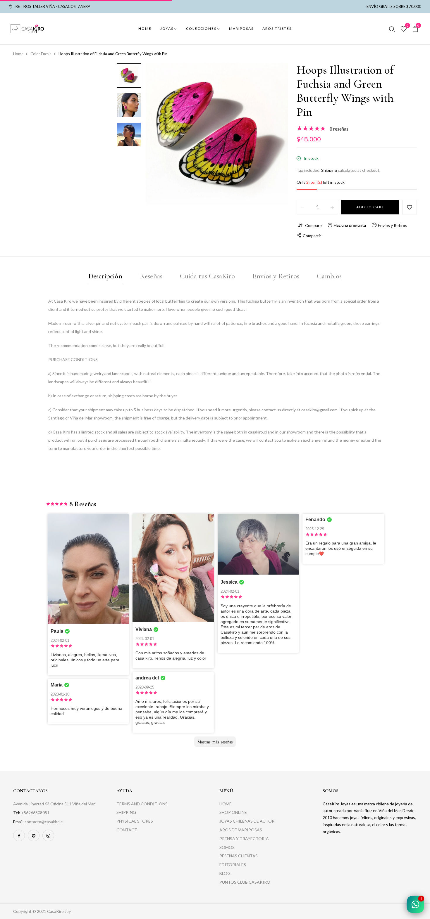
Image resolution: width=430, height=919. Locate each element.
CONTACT (126, 829)
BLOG (225, 873)
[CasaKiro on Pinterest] (33, 835)
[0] (404, 29)
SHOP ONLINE (233, 812)
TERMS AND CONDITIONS (142, 803)
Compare (313, 225)
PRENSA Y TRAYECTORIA (244, 838)
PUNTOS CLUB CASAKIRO (244, 882)
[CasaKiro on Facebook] (19, 835)
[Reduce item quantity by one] (302, 207)
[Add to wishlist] (409, 207)
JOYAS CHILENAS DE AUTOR (246, 821)
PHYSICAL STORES (134, 821)
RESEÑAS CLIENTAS (238, 855)
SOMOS (227, 847)
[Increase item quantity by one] (332, 207)
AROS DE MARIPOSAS (240, 829)
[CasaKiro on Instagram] (48, 835)
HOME (225, 803)
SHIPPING (126, 812)
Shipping (329, 170)
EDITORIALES (232, 864)
